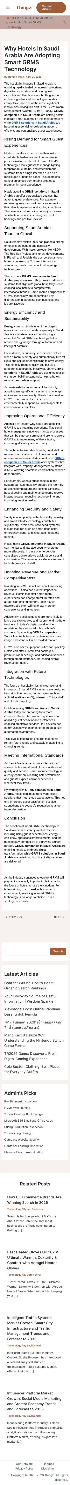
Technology (14, 1209)
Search (58, 951)
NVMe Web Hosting (17, 1108)
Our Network (24, 1464)
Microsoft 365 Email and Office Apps (28, 1120)
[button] (51, 7)
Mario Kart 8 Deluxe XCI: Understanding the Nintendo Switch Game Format (34, 1040)
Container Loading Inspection (24, 1146)
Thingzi (24, 7)
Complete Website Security (22, 1139)
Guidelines (47, 1464)
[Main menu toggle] (8, 8)
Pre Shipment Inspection (20, 1101)
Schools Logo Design (18, 1133)
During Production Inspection (23, 1127)
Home (10, 18)
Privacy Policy (24, 1468)
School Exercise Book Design (23, 1114)
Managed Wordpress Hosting (23, 1152)
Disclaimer (48, 1468)
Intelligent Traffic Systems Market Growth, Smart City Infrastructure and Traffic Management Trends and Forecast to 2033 (30, 1328)
